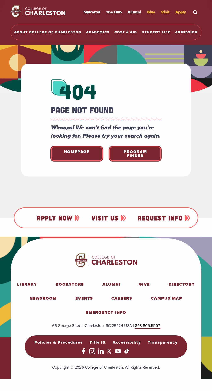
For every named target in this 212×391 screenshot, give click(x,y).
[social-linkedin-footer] (101, 353)
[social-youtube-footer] (118, 353)
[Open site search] (195, 12)
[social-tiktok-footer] (127, 353)
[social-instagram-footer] (92, 353)
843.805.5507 (147, 326)
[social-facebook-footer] (84, 353)
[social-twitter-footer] (110, 353)
